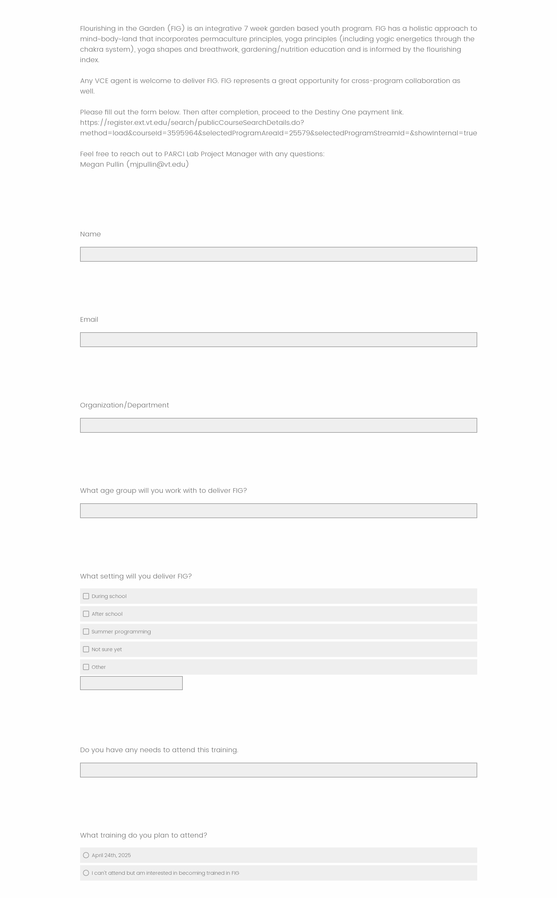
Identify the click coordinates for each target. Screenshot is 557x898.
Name (90, 234)
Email (89, 319)
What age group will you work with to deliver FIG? (163, 490)
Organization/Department (124, 405)
